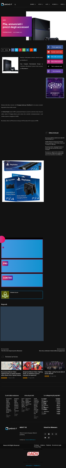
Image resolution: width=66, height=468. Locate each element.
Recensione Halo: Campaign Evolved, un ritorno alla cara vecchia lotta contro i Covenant (54, 148)
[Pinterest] (20, 50)
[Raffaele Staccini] (5, 295)
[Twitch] (48, 437)
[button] (16, 4)
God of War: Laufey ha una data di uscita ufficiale (55, 373)
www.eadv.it (29, 465)
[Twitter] (16, 50)
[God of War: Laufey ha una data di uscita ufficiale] (55, 366)
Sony (4, 20)
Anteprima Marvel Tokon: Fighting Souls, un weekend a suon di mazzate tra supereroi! (33, 373)
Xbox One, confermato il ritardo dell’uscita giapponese (52, 351)
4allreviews (4, 377)
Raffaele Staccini (8, 32)
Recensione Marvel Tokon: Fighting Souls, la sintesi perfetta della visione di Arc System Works (11, 373)
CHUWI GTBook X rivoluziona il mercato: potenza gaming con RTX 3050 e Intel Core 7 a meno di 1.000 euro (55, 143)
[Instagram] (56, 434)
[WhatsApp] (24, 50)
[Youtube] (45, 437)
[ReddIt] (31, 50)
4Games (25, 377)
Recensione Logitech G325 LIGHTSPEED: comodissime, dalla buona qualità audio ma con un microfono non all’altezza (54, 153)
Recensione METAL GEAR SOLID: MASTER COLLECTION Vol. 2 (54, 138)
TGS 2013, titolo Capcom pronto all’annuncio (11, 351)
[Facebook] (12, 50)
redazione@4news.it (30, 439)
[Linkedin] (27, 50)
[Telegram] (35, 50)
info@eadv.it (37, 465)
